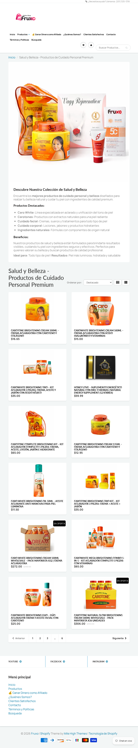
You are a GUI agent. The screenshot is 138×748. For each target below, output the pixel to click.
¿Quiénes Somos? (72, 34)
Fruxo (35, 733)
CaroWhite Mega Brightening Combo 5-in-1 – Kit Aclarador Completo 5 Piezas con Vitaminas (99, 560)
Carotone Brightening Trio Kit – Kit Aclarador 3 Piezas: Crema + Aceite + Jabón (97, 504)
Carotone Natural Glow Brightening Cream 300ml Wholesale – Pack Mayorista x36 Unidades (98, 618)
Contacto (111, 34)
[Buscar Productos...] (126, 47)
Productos (22, 34)
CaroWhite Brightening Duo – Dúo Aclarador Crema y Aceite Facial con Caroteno (34, 618)
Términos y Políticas (19, 39)
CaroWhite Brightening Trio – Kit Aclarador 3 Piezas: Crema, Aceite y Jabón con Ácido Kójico (33, 390)
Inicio (12, 34)
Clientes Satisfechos (93, 34)
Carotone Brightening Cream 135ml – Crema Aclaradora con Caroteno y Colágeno (98, 447)
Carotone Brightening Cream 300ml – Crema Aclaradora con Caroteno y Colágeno (35, 333)
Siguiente (118, 638)
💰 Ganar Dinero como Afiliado (46, 34)
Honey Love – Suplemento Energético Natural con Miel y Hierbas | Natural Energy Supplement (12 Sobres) (98, 390)
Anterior (20, 638)
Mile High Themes (75, 733)
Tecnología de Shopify (103, 733)
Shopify (45, 733)
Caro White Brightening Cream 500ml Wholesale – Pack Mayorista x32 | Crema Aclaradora (36, 560)
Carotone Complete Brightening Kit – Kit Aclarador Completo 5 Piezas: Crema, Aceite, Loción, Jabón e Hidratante (37, 447)
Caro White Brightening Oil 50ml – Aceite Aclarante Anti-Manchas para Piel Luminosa (37, 504)
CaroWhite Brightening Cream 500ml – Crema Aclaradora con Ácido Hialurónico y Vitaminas (98, 333)
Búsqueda (36, 39)
